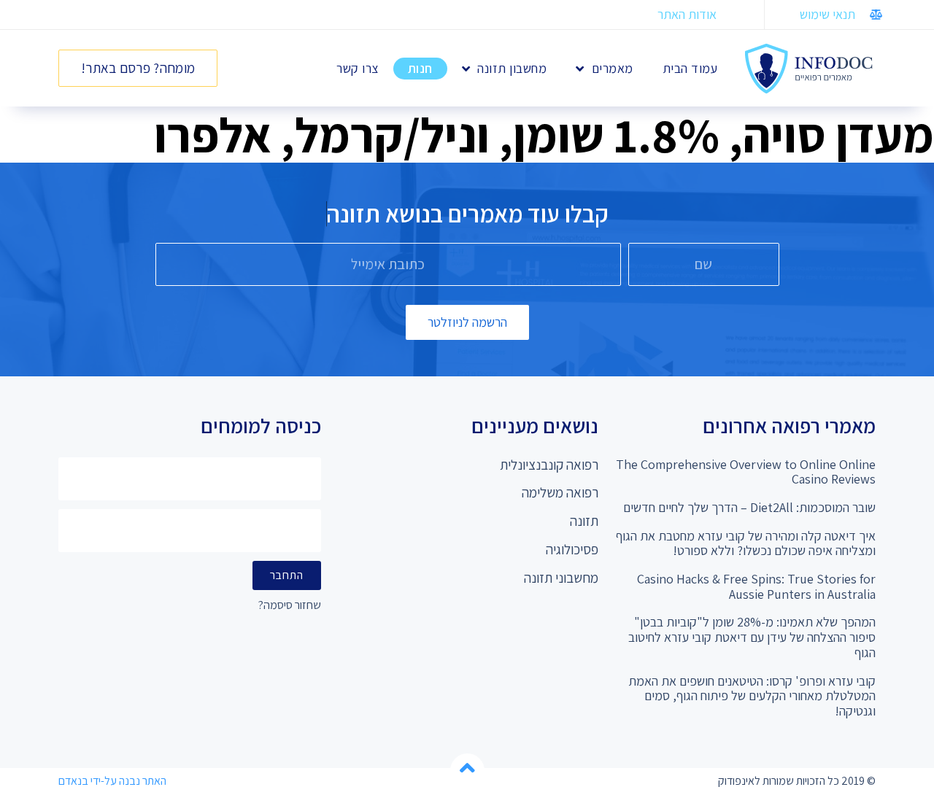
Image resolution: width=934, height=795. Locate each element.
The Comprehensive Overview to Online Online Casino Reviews (746, 472)
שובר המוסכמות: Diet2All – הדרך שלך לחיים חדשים (749, 507)
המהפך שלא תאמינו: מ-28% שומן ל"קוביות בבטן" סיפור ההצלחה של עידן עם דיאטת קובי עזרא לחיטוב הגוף (752, 636)
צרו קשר (357, 68)
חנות (420, 68)
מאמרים (612, 68)
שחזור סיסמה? (289, 606)
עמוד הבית (690, 68)
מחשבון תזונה (512, 68)
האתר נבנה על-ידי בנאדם (112, 780)
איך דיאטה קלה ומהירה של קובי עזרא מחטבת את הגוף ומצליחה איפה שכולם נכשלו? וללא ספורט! (746, 543)
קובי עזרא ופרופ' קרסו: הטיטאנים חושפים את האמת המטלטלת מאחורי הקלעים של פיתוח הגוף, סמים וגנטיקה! (752, 695)
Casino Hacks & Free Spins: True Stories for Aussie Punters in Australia (756, 586)
